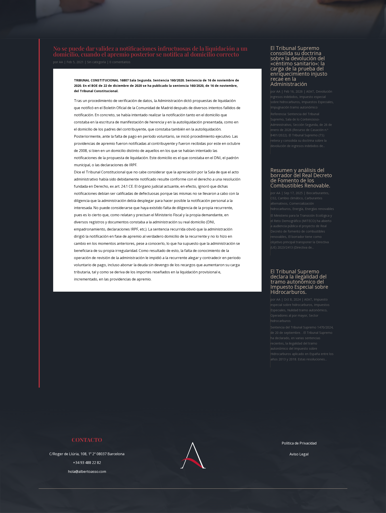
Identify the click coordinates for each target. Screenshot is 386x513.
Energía (297, 209)
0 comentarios (119, 62)
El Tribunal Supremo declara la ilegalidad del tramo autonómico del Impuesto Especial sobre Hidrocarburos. (299, 281)
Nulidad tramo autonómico (307, 310)
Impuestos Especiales (317, 102)
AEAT (310, 91)
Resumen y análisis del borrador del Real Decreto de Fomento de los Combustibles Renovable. (301, 177)
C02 (273, 198)
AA (61, 62)
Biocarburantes (317, 193)
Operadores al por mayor (289, 315)
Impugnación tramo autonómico (294, 107)
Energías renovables (319, 209)
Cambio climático (290, 198)
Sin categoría (96, 62)
